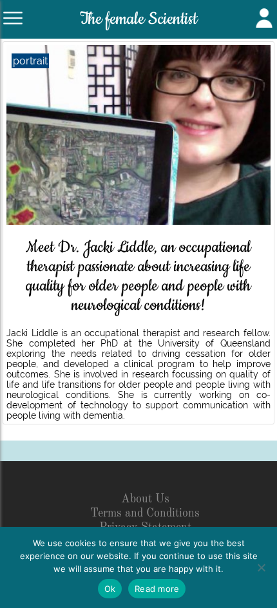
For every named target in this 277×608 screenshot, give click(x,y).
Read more (157, 589)
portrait (30, 61)
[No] (260, 567)
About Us (145, 499)
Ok (110, 589)
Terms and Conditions (145, 513)
